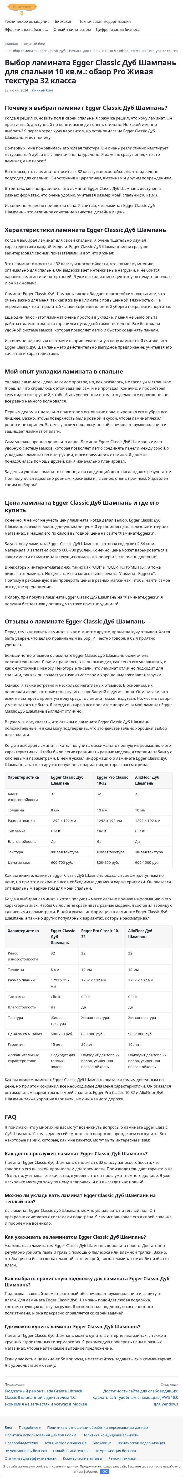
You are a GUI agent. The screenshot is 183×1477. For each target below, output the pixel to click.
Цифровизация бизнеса (118, 29)
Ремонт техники (122, 1458)
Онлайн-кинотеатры (72, 29)
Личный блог (34, 44)
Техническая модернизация (105, 21)
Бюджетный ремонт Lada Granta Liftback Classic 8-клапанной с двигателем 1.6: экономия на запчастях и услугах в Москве (46, 1394)
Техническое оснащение (27, 21)
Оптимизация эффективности (31, 1458)
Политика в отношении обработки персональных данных (97, 1427)
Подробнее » (30, 1427)
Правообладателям (21, 1442)
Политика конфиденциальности (110, 1435)
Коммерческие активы (82, 1458)
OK (104, 1471)
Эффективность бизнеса (26, 29)
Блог (9, 1427)
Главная (11, 44)
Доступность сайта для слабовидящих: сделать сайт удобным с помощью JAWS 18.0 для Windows (135, 1394)
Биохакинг (64, 21)
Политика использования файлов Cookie (40, 1435)
